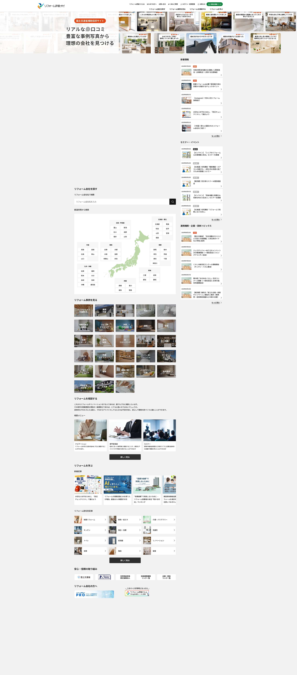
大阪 (105, 254)
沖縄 (82, 285)
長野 (125, 232)
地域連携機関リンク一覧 (146, 577)
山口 (82, 259)
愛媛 (120, 285)
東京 (155, 259)
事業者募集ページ (215, 4)
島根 (92, 250)
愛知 (144, 280)
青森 (167, 224)
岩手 (167, 229)
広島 (82, 254)
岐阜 (154, 275)
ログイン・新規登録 (188, 4)
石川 (115, 232)
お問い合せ (162, 4)
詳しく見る (125, 457)
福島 (157, 238)
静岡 (154, 280)
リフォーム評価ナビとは (137, 4)
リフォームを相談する (198, 9)
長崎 (82, 280)
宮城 (167, 233)
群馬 (155, 250)
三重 (144, 275)
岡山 (92, 254)
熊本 (82, 275)
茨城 (165, 254)
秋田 (157, 229)
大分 (92, 275)
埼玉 (155, 254)
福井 (115, 237)
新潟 (125, 227)
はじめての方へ (152, 4)
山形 (157, 233)
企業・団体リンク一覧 (166, 577)
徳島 (130, 290)
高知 (120, 290)
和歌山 (106, 259)
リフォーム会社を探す (157, 9)
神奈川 (155, 263)
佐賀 (82, 271)
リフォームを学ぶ (216, 9)
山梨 (125, 237)
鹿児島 (93, 285)
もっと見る (216, 136)
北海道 (157, 224)
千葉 (165, 259)
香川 (130, 285)
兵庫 (105, 250)
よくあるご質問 (173, 4)
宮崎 (92, 280)
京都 (116, 250)
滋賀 (116, 254)
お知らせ (202, 4)
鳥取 (82, 250)
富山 (115, 227)
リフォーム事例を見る (177, 9)
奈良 (116, 259)
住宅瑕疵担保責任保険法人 (125, 577)
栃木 (165, 250)
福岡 (92, 271)
